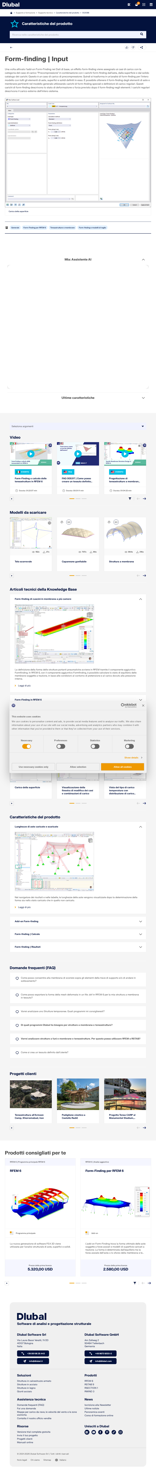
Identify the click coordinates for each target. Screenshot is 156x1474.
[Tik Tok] (113, 1432)
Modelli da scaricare (28, 513)
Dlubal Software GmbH (102, 1334)
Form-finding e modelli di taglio (92, 227)
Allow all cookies (123, 766)
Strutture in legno (26, 1388)
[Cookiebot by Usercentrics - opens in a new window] (123, 705)
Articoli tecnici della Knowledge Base (43, 589)
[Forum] (87, 1432)
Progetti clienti (23, 1074)
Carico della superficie (18, 211)
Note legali (22, 1460)
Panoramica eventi (95, 1412)
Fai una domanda (26, 1408)
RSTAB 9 (89, 1384)
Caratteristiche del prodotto (67, 13)
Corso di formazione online (99, 1415)
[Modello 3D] (61, 522)
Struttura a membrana (121, 561)
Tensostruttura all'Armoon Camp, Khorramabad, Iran (29, 1117)
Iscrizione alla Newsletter (98, 1405)
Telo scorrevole (23, 561)
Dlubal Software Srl (31, 1334)
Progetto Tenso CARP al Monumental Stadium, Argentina (122, 1117)
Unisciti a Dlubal (97, 1426)
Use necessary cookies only (33, 766)
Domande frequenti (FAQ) (33, 968)
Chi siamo (35, 1460)
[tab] (71, 498)
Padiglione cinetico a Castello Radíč (73, 1117)
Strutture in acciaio (27, 1384)
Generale (15, 227)
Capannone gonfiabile (74, 561)
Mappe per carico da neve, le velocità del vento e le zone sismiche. (47, 1413)
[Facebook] (100, 1432)
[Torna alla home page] (10, 4)
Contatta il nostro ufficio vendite (34, 1418)
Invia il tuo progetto (27, 1435)
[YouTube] (93, 1432)
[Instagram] (120, 1432)
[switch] (61, 746)
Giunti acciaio (24, 1391)
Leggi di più (24, 685)
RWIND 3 (89, 1391)
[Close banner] (143, 705)
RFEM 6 (15, 1171)
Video (15, 437)
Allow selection (78, 766)
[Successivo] (144, 499)
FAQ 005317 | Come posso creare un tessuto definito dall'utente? (76, 480)
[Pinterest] (107, 1432)
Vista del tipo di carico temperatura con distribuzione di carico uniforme (121, 790)
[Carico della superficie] (78, 152)
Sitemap (47, 1460)
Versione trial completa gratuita (33, 1432)
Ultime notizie (92, 1408)
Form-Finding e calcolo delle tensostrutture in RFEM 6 (31, 480)
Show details (131, 757)
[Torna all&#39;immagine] (68, 522)
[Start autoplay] (12, 499)
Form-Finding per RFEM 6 (34, 227)
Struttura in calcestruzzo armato (34, 1381)
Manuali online (25, 1442)
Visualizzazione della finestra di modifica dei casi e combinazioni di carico (77, 790)
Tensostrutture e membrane (62, 227)
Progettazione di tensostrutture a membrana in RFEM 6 (124, 480)
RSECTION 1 (91, 1388)
